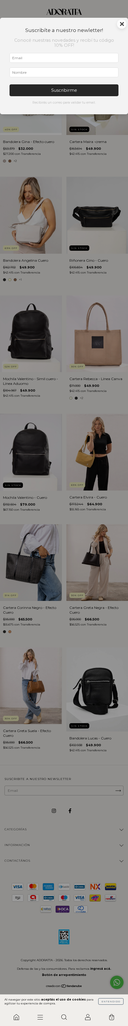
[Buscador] (64, 1017)
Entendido (111, 1001)
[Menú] (40, 1017)
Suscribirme (64, 90)
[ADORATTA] (16, 1017)
